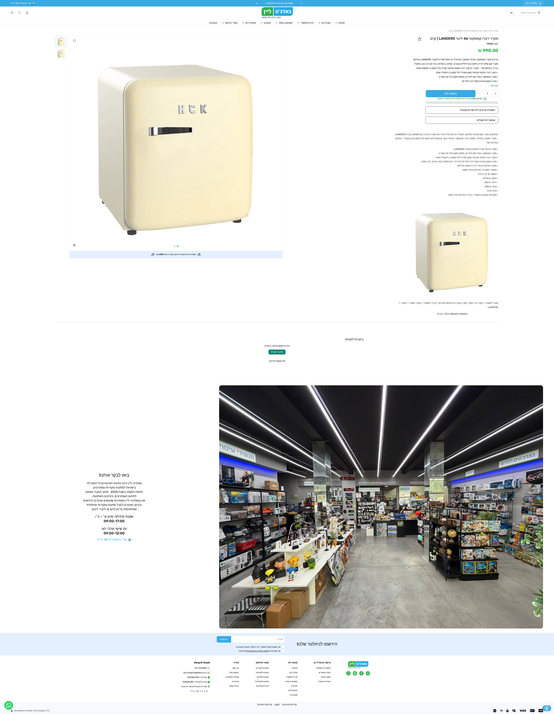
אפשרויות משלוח (323, 668)
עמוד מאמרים (325, 672)
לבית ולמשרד (291, 677)
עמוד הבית (493, 31)
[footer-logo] (358, 667)
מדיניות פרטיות (289, 704)
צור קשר (235, 668)
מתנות (294, 668)
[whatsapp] (8, 705)
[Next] (257, 3)
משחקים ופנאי (291, 681)
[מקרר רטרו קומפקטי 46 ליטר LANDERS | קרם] (176, 142)
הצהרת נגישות (324, 681)
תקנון (277, 704)
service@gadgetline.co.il (195, 672)
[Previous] (301, 3)
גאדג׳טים (293, 672)
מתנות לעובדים (262, 668)
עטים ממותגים (262, 686)
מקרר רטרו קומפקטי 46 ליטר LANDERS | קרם (468, 31)
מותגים (294, 686)
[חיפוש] (511, 12)
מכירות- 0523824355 (197, 677)
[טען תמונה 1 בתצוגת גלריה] (61, 41)
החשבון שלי (234, 672)
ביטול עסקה (234, 686)
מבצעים (294, 695)
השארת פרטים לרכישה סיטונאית (477, 110)
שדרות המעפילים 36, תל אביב (195, 686)
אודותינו (235, 681)
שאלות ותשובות (232, 677)
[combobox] (525, 12)
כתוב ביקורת (277, 352)
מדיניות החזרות (264, 704)
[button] (27, 12)
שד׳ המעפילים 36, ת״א (21, 3)
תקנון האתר (326, 677)
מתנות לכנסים (263, 677)
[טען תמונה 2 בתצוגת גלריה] (61, 53)
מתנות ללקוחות (262, 672)
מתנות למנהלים (262, 681)
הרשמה (224, 639)
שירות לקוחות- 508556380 (195, 682)
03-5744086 (532, 3)
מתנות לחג (292, 690)
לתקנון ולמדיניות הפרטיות (258, 651)
